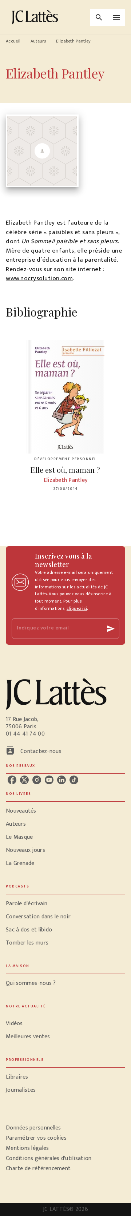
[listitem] (12, 780)
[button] (65, 811)
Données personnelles (33, 1128)
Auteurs (38, 41)
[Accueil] (36, 17)
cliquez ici (77, 608)
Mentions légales (27, 1148)
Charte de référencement (38, 1168)
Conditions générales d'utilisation (48, 1158)
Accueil (13, 41)
